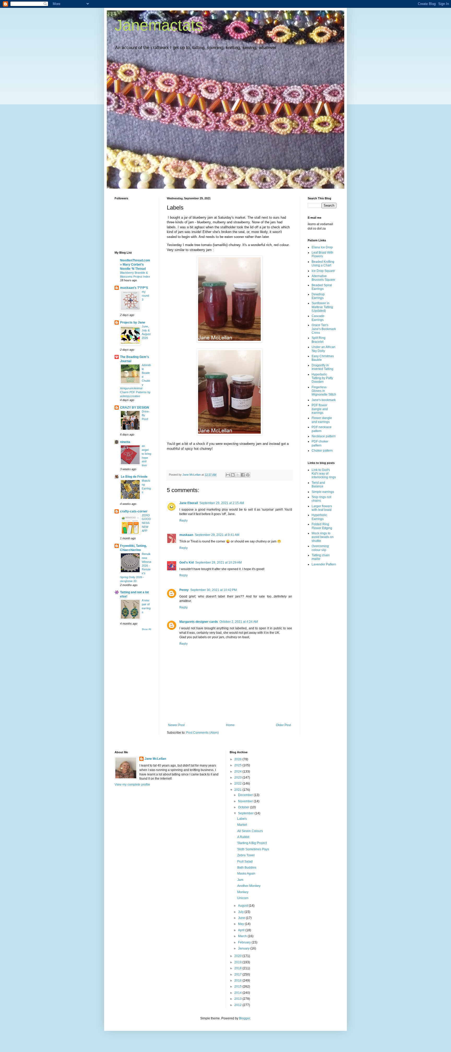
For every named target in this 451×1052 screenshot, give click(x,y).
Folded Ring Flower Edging (322, 526)
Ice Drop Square (323, 271)
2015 (238, 986)
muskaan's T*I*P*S (134, 288)
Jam (240, 880)
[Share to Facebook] (242, 474)
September (246, 813)
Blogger (244, 1018)
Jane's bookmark (324, 400)
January (244, 948)
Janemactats (159, 25)
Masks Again (246, 873)
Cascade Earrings (318, 317)
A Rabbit (243, 837)
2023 (238, 777)
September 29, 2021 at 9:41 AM (217, 535)
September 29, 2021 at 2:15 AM (221, 503)
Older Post (283, 725)
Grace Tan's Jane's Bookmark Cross (324, 328)
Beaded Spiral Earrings (322, 287)
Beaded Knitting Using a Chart (323, 263)
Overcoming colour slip (320, 548)
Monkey (242, 892)
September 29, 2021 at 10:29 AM (218, 562)
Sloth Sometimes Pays (253, 849)
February (245, 942)
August (243, 905)
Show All (146, 629)
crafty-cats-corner (133, 511)
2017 (238, 974)
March (243, 936)
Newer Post (176, 725)
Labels (242, 819)
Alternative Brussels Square (323, 278)
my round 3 (145, 295)
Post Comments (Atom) (202, 732)
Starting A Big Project (252, 843)
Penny (184, 590)
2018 (238, 968)
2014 (238, 993)
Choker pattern (322, 450)
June (242, 918)
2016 (238, 980)
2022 (238, 783)
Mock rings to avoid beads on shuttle (323, 537)
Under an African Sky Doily (323, 348)
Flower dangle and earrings (322, 419)
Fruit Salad (245, 861)
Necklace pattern (324, 436)
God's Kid (186, 562)
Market (242, 825)
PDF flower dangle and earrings (320, 409)
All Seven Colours (250, 831)
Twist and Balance (318, 484)
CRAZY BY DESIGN (134, 407)
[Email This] (227, 474)
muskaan (186, 535)
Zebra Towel (246, 855)
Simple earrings (323, 492)
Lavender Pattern (324, 564)
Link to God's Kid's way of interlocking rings (324, 473)
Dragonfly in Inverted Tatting (322, 367)
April (241, 930)
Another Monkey (248, 886)
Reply (183, 520)
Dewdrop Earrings (318, 296)
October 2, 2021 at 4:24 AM (238, 622)
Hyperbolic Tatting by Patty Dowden (322, 378)
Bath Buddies (246, 867)
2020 (238, 956)
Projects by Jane (132, 322)
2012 (238, 1005)
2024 (238, 771)
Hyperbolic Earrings (319, 517)
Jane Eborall (188, 503)
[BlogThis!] (232, 474)
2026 (238, 759)
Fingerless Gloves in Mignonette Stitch (324, 391)
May (241, 924)
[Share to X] (237, 474)
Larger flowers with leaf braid (322, 508)
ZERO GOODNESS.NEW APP (146, 523)
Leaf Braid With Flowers (322, 254)
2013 (238, 999)
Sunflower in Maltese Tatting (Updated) (322, 307)
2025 (238, 765)
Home (230, 725)
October (244, 807)
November (246, 801)
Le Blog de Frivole (133, 477)
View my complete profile (132, 784)
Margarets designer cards (198, 622)
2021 (238, 790)
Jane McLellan (155, 759)
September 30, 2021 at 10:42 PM (213, 590)
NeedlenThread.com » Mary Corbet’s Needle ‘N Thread (135, 265)
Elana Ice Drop (322, 247)
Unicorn (242, 898)
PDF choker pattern (320, 443)
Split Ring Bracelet (318, 339)
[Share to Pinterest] (247, 474)
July (241, 912)
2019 (238, 962)
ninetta (125, 442)
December (246, 795)
